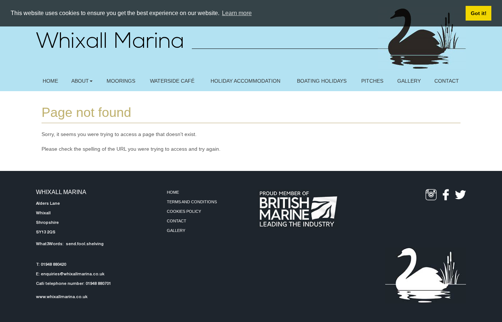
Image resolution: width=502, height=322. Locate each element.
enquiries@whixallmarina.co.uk (72, 274)
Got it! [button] (479, 13)
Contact (176, 221)
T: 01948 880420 (51, 264)
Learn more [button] (237, 13)
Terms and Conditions (192, 202)
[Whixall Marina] (425, 275)
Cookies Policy (184, 211)
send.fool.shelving (84, 244)
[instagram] (431, 195)
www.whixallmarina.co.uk (61, 297)
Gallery (176, 230)
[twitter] (460, 195)
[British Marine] (298, 209)
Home (173, 192)
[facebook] (445, 195)
